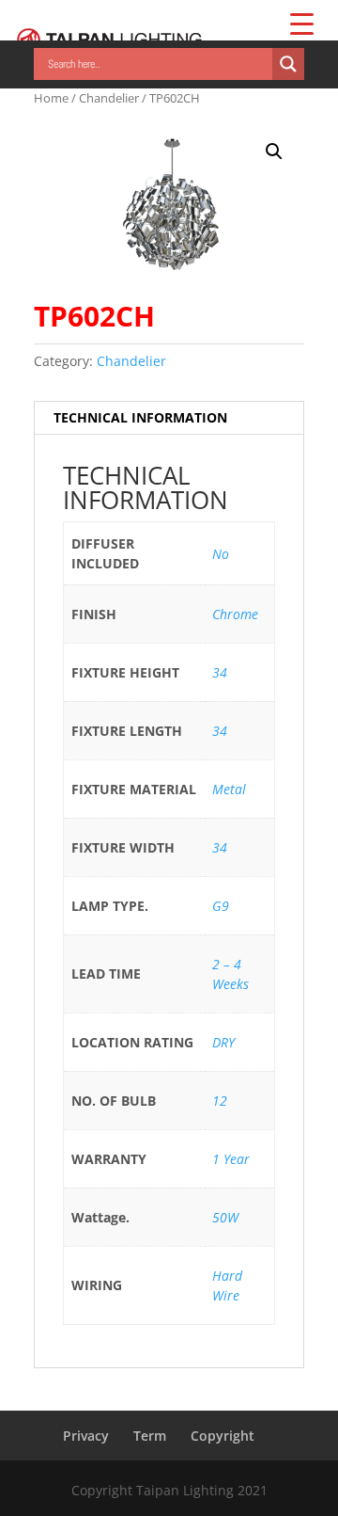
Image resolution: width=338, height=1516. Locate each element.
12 (219, 1100)
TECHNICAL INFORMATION (140, 417)
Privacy (86, 1435)
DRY (223, 1042)
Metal (229, 789)
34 (219, 672)
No (220, 554)
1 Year (231, 1159)
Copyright (222, 1435)
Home (51, 97)
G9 (220, 906)
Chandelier (109, 97)
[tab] (169, 418)
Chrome (235, 614)
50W (225, 1217)
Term (149, 1435)
